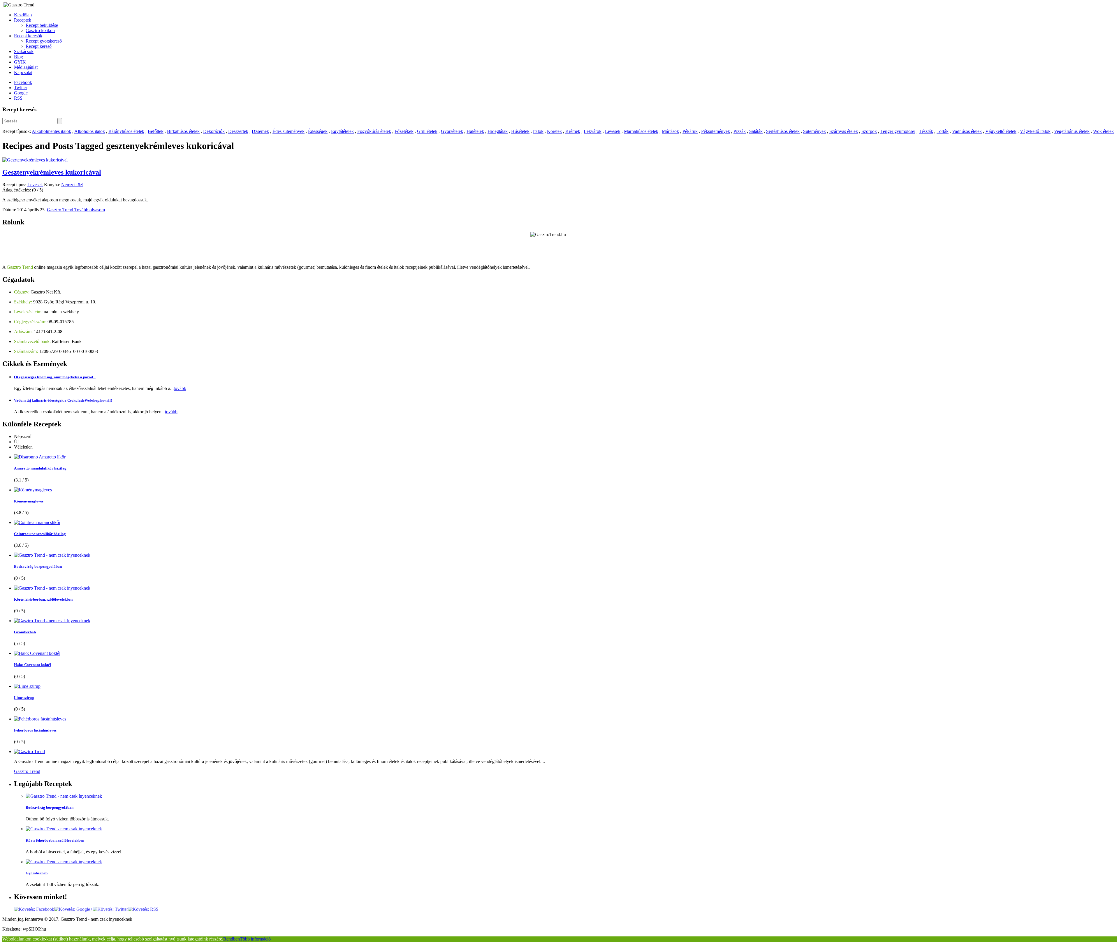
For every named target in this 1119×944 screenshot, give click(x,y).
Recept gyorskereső (44, 40)
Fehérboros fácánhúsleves (35, 730)
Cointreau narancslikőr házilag (40, 534)
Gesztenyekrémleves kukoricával (51, 172)
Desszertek (238, 131)
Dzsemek (260, 131)
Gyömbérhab (25, 632)
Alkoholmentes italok (51, 131)
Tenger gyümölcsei (897, 131)
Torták (943, 131)
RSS (18, 98)
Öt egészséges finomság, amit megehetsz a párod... (55, 377)
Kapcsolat (23, 72)
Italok (538, 131)
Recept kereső (39, 46)
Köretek (554, 131)
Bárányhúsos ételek (126, 131)
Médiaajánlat (26, 67)
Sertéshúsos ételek (783, 131)
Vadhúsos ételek (967, 131)
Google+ (22, 92)
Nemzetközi (72, 184)
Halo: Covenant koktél (32, 664)
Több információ (255, 938)
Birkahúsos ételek (183, 131)
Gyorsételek (452, 131)
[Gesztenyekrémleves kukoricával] (35, 159)
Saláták (756, 131)
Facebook (23, 82)
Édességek (318, 131)
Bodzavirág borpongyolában (38, 566)
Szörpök (869, 131)
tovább (180, 388)
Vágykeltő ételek (1000, 131)
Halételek (475, 131)
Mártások (670, 131)
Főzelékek (404, 131)
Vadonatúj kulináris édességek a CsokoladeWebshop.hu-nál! (63, 400)
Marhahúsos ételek (641, 131)
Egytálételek (342, 131)
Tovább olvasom (89, 209)
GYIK (20, 61)
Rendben (231, 938)
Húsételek (520, 131)
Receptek (22, 19)
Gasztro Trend (60, 209)
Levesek (612, 131)
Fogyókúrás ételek (374, 131)
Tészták (926, 131)
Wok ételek (1103, 131)
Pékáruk (690, 131)
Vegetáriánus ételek (1072, 131)
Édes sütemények (288, 131)
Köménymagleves (28, 501)
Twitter (20, 87)
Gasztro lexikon (40, 30)
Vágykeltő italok (1035, 131)
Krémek (572, 131)
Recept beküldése (42, 25)
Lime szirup (24, 697)
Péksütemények (715, 131)
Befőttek (155, 131)
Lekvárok (592, 131)
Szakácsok (24, 51)
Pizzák (739, 131)
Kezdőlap (23, 14)
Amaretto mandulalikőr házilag (40, 468)
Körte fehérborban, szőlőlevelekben (43, 599)
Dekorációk (214, 131)
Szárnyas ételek (843, 131)
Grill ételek (427, 131)
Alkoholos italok (89, 131)
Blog (18, 56)
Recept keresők (28, 35)
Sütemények (814, 131)
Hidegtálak (498, 131)
